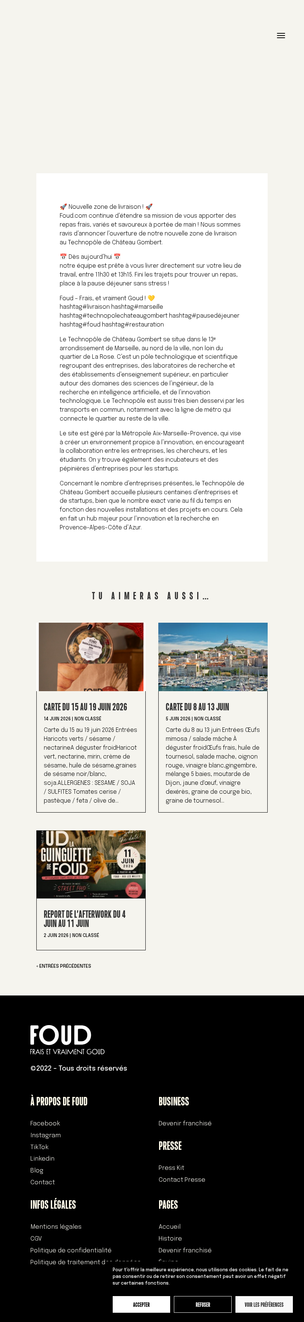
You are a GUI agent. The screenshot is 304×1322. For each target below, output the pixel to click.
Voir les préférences (264, 1304)
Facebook (45, 1124)
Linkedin (42, 1159)
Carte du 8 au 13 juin (197, 707)
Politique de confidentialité (71, 1251)
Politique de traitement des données (85, 1262)
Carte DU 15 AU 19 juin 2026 (85, 707)
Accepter (141, 1304)
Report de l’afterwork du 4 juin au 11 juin (85, 919)
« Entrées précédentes (63, 966)
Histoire (170, 1239)
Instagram (45, 1135)
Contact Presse (182, 1180)
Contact (42, 1182)
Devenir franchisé (185, 1124)
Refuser (203, 1304)
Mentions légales (56, 1227)
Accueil (170, 1227)
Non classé (88, 719)
